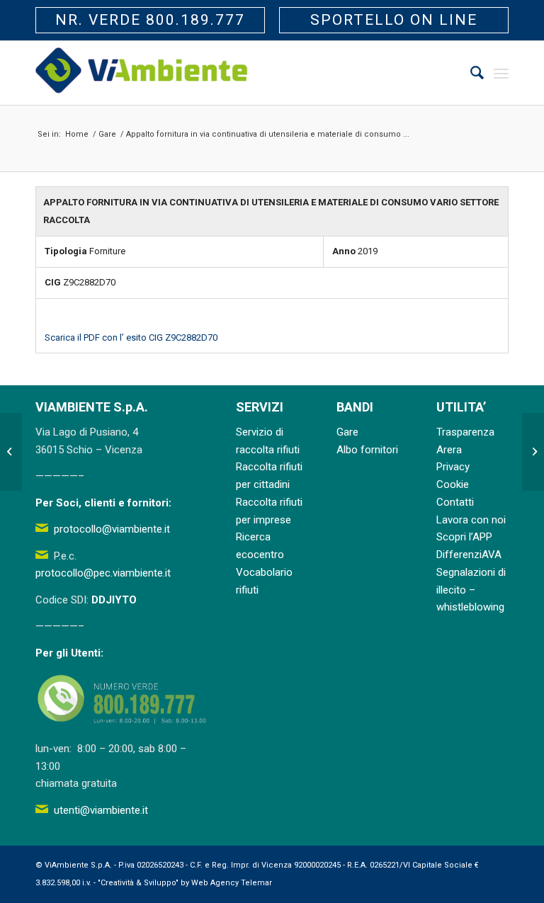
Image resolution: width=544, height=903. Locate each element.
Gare (347, 432)
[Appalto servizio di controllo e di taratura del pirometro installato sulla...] (11, 452)
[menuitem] (470, 73)
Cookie (452, 484)
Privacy (453, 466)
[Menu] (501, 73)
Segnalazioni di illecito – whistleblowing (471, 590)
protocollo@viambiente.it (112, 529)
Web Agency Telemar (231, 882)
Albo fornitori (367, 449)
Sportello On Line (393, 19)
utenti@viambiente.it (101, 810)
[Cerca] (470, 73)
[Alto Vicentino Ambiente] (141, 73)
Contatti (455, 502)
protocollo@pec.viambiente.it (103, 573)
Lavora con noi (471, 519)
